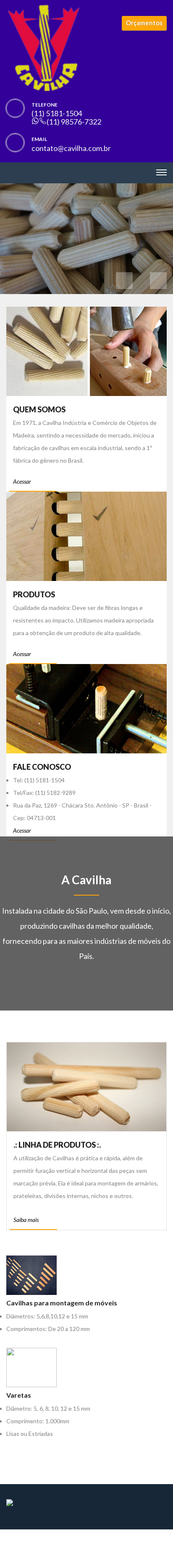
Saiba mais (26, 1219)
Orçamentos (144, 22)
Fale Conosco (42, 766)
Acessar (22, 481)
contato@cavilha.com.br (71, 148)
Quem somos (39, 409)
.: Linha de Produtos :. (57, 1144)
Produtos (34, 594)
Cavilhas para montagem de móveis (61, 1303)
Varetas (18, 1395)
